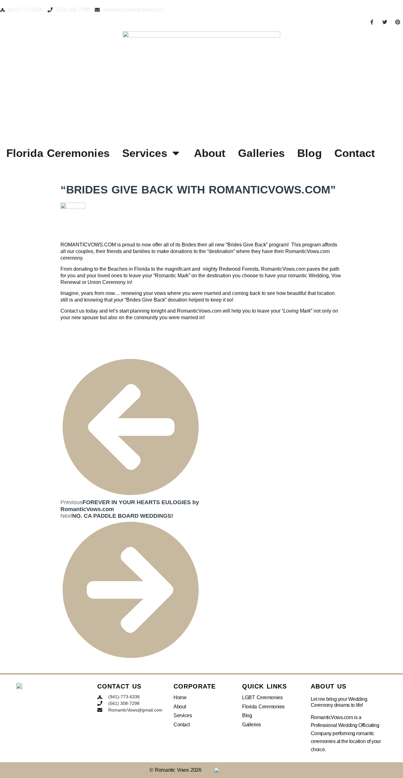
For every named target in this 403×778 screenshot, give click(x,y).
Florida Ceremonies (58, 153)
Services (144, 153)
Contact (354, 153)
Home (179, 697)
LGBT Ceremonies (262, 697)
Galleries (261, 153)
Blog (309, 153)
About (210, 153)
